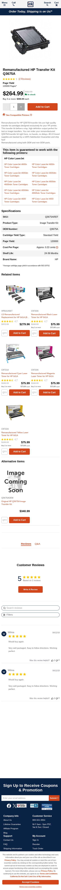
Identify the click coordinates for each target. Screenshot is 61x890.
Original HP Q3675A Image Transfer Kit (13, 502)
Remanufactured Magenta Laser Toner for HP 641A (43, 374)
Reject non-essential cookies (30, 887)
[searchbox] (30, 607)
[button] (52, 660)
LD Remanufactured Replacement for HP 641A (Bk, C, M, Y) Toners (15, 316)
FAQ (5, 844)
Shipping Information (12, 848)
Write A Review (30, 589)
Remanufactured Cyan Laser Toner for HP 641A (14, 374)
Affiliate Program (10, 828)
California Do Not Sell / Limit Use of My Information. (30, 877)
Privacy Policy (10, 860)
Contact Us (8, 840)
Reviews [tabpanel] (26, 544)
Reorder (36, 844)
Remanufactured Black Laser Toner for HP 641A (44, 315)
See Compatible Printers (17, 115)
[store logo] (30, 4)
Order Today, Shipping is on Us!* (30, 11)
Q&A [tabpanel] (37, 544)
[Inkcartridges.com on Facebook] (9, 807)
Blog (5, 833)
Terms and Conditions (48, 874)
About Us (7, 820)
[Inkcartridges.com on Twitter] (14, 807)
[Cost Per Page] (57, 247)
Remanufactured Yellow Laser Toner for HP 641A (14, 433)
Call (14, 2)
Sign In (35, 840)
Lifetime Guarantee (12, 824)
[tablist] (30, 545)
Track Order (37, 848)
